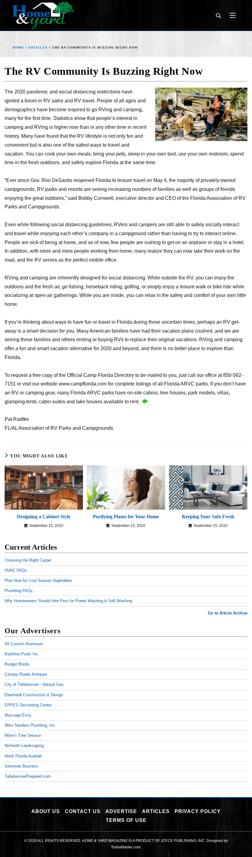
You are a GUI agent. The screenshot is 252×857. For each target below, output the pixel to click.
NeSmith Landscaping (24, 745)
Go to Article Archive (227, 613)
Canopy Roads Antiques (26, 674)
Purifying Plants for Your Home (126, 516)
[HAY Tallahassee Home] (43, 15)
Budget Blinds (17, 664)
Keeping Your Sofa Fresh (208, 516)
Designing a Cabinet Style (43, 516)
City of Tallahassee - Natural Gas (34, 684)
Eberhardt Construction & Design (34, 695)
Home (18, 47)
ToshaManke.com (125, 847)
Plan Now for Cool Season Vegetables (38, 580)
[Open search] (218, 15)
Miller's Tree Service (23, 735)
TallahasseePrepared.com (28, 776)
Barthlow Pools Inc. (22, 654)
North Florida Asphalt (23, 756)
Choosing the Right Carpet (28, 560)
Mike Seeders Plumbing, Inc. (30, 725)
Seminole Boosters (21, 766)
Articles (37, 47)
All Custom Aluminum (24, 644)
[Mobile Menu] (230, 15)
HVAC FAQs (16, 570)
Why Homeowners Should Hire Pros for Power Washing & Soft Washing (68, 600)
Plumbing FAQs (19, 590)
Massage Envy (18, 715)
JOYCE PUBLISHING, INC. (183, 841)
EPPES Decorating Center (28, 705)
